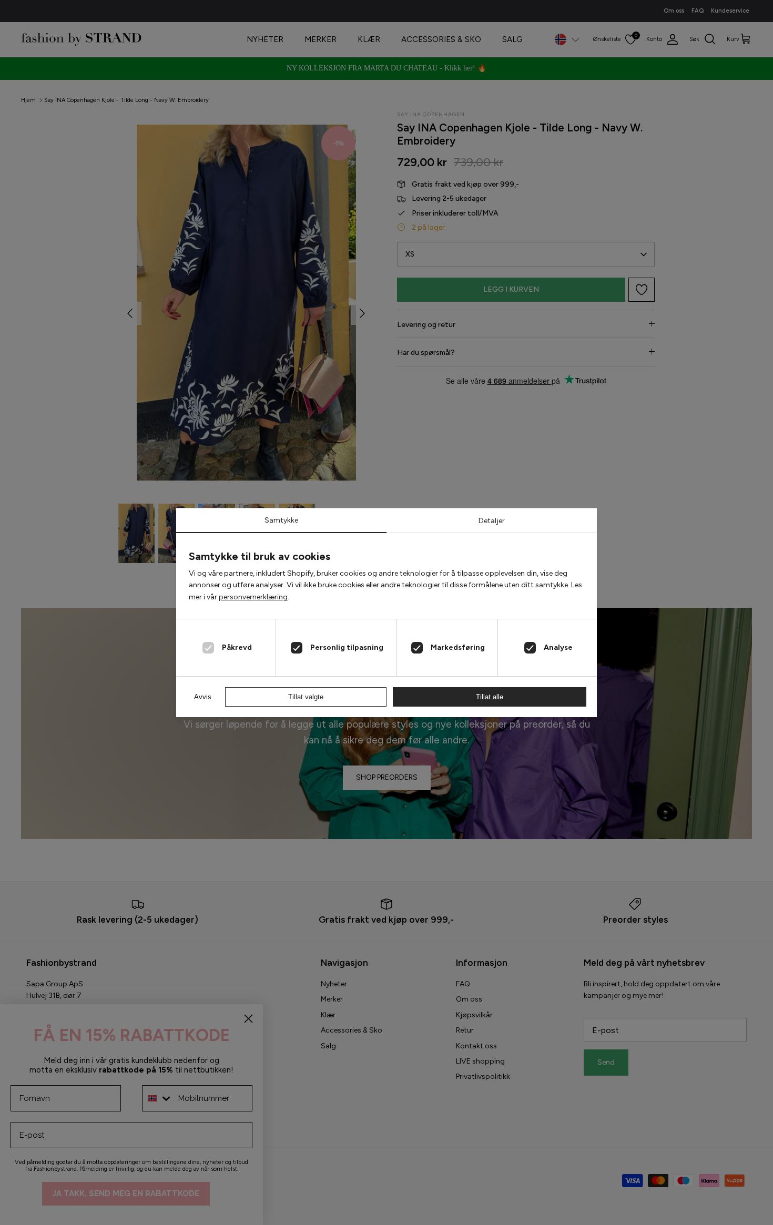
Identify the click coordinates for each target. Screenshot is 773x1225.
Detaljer (492, 520)
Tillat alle (489, 697)
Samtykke (281, 520)
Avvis (202, 697)
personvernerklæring (253, 597)
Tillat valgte (305, 697)
